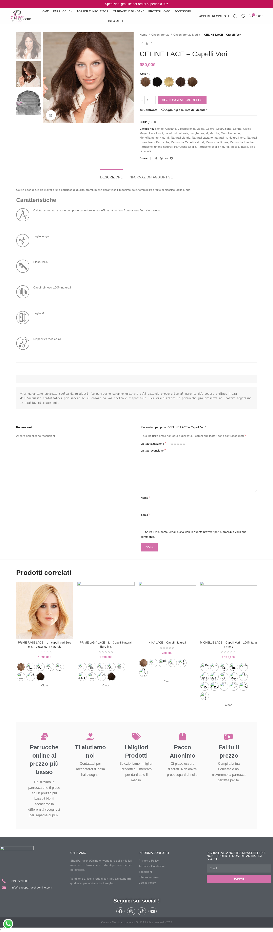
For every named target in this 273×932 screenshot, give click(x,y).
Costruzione (223, 128)
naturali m (220, 137)
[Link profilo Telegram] (171, 158)
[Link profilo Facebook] (151, 158)
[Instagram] (131, 911)
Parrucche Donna (217, 142)
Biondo (159, 128)
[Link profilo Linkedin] (166, 158)
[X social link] (156, 158)
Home (143, 34)
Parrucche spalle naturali (213, 146)
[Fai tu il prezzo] (228, 736)
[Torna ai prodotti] (146, 43)
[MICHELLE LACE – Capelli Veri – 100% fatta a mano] (228, 610)
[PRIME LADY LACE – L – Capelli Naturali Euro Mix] (106, 610)
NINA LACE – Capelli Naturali (167, 642)
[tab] (111, 175)
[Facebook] (120, 911)
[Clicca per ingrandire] (51, 115)
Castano (170, 128)
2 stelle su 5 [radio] (174, 443)
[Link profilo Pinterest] (161, 158)
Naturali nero (237, 137)
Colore (210, 128)
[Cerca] (235, 16)
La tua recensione (153, 450)
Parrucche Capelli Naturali (187, 142)
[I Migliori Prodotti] (136, 736)
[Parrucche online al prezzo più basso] (44, 736)
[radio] (145, 82)
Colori (144, 73)
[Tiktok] (142, 911)
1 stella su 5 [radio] (171, 443)
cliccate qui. (48, 402)
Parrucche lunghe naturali (156, 146)
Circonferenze (160, 34)
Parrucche (162, 142)
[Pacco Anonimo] (182, 736)
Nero (151, 142)
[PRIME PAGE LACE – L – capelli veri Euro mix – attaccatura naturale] (44, 610)
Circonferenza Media (186, 34)
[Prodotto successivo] (151, 43)
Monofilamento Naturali (154, 137)
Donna (237, 128)
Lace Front (156, 133)
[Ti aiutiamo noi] (90, 736)
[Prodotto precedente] (142, 43)
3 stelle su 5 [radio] (177, 443)
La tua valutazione (153, 443)
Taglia (244, 146)
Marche (214, 133)
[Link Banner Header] (136, 4)
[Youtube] (153, 911)
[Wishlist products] (243, 16)
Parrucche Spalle (185, 146)
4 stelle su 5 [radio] (180, 443)
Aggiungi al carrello (182, 100)
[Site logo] (21, 16)
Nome (145, 497)
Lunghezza (197, 133)
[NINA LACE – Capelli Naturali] (167, 610)
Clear (44, 685)
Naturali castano (202, 137)
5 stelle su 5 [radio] (184, 443)
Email (145, 514)
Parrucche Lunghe (242, 142)
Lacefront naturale (176, 133)
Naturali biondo (180, 137)
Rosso (235, 146)
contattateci (52, 398)
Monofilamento (230, 133)
